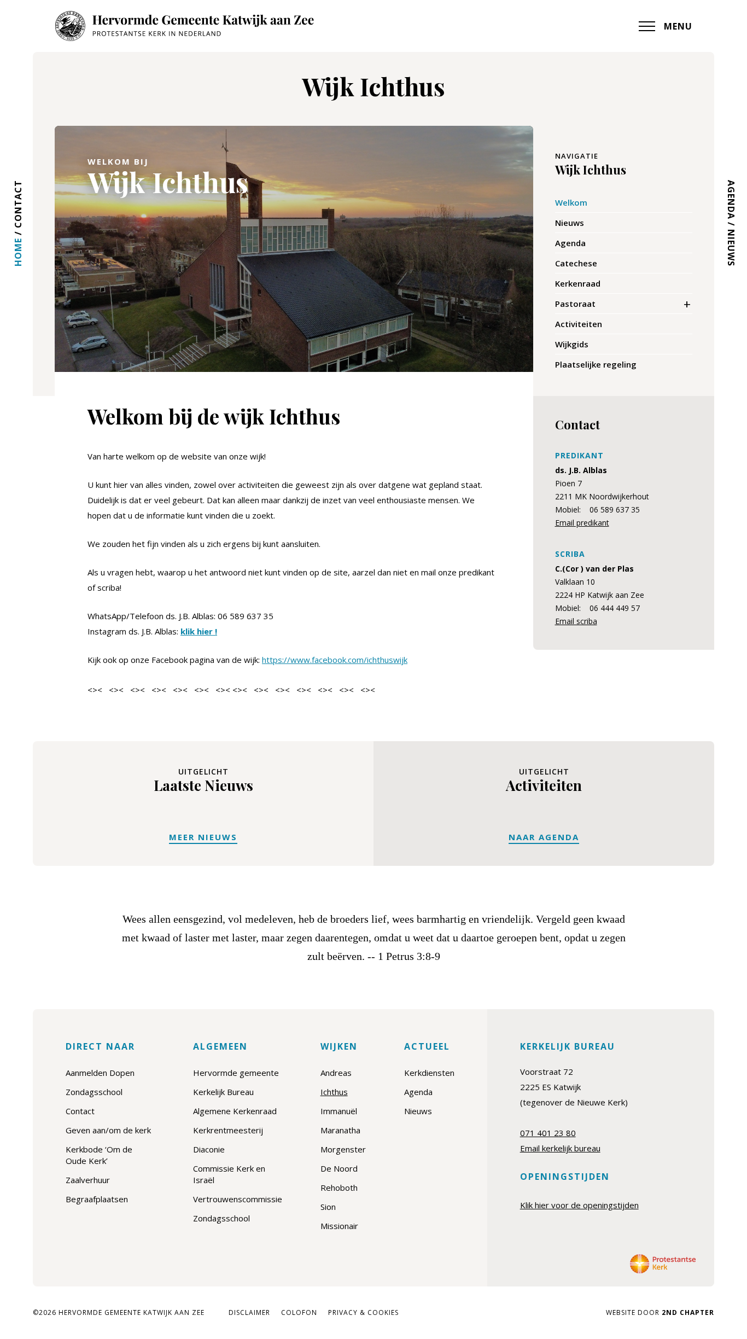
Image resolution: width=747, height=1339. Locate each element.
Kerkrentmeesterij (228, 1130)
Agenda (731, 199)
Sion (328, 1206)
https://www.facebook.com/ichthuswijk (334, 659)
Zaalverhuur (88, 1179)
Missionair (339, 1225)
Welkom (571, 202)
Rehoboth (339, 1187)
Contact (18, 204)
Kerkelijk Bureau (223, 1091)
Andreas (336, 1072)
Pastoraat (575, 303)
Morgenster (343, 1149)
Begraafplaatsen (97, 1199)
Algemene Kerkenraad (235, 1110)
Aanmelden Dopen (100, 1072)
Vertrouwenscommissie (237, 1199)
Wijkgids (571, 344)
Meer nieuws (203, 836)
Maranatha (340, 1130)
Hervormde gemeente (236, 1072)
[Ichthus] (184, 26)
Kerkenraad (577, 283)
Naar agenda (544, 836)
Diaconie (209, 1149)
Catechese (576, 263)
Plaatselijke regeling (596, 364)
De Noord (339, 1168)
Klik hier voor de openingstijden (579, 1205)
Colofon (299, 1312)
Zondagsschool (94, 1091)
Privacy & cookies (363, 1312)
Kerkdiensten (429, 1072)
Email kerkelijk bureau (560, 1148)
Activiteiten (578, 323)
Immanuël (338, 1110)
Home (18, 252)
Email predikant (582, 522)
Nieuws (731, 247)
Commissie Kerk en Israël (229, 1174)
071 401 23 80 (548, 1132)
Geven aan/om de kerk (108, 1130)
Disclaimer (249, 1312)
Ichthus (334, 1091)
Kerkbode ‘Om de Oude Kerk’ (99, 1155)
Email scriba (576, 621)
